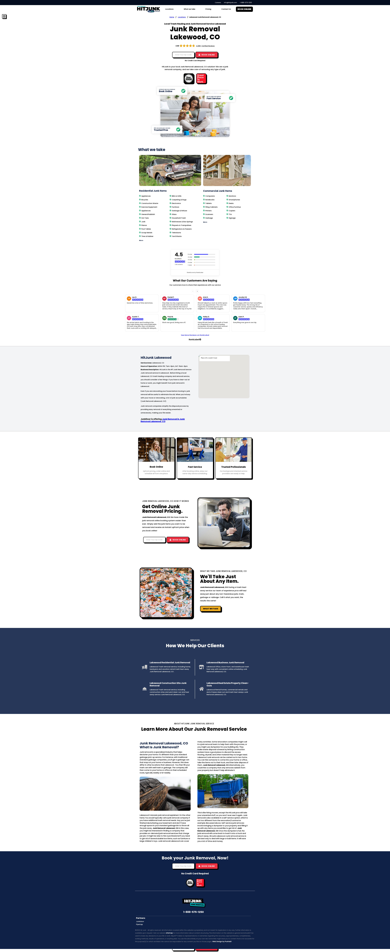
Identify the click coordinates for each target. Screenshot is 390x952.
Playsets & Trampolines (181, 225)
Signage (232, 218)
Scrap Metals (146, 232)
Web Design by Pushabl (221, 941)
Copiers (232, 211)
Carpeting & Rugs (179, 200)
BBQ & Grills (176, 196)
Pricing (208, 9)
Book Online (156, 466)
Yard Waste (176, 236)
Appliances (146, 196)
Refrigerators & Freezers (182, 229)
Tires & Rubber (147, 236)
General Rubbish (148, 214)
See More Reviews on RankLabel (195, 335)
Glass (174, 214)
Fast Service (195, 467)
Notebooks (209, 200)
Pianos (144, 225)
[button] (170, 240)
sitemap (169, 933)
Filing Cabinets (211, 207)
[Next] (197, 291)
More (141, 240)
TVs (230, 214)
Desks (231, 203)
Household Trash (179, 218)
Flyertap (139, 924)
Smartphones (234, 200)
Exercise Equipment (149, 207)
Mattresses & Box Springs (182, 221)
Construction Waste (149, 203)
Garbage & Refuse (179, 211)
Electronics (176, 203)
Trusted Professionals (233, 467)
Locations (182, 17)
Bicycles (144, 200)
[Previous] (192, 291)
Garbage (209, 218)
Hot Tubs (145, 218)
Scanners (209, 214)
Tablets (208, 203)
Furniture (175, 207)
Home (172, 17)
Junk (143, 221)
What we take (189, 9)
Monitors (232, 196)
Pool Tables (146, 229)
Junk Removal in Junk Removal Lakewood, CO (163, 420)
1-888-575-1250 (193, 912)
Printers (208, 211)
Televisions (176, 232)
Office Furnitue (235, 207)
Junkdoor (140, 921)
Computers (210, 196)
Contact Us (226, 9)
